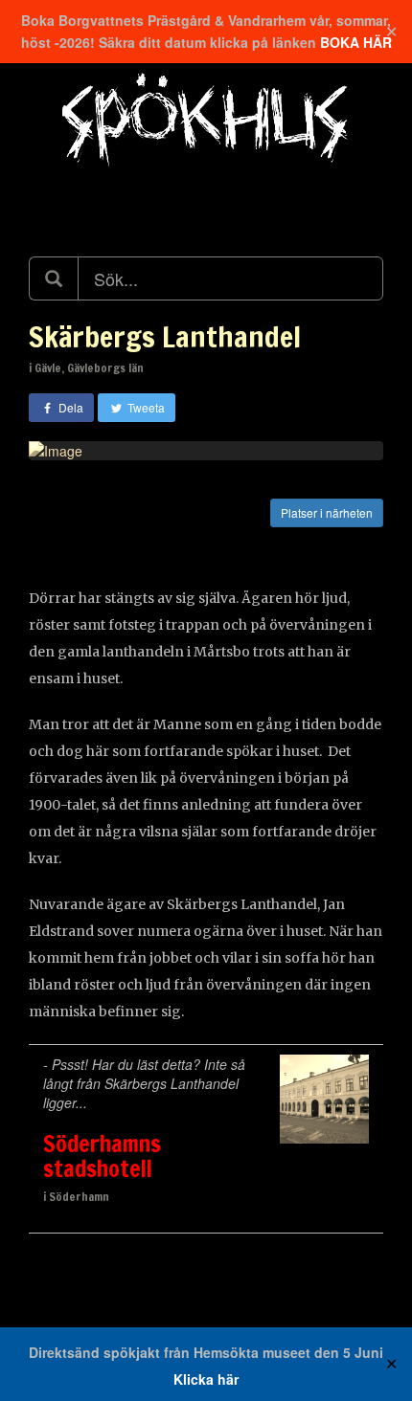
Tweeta (145, 407)
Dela (69, 407)
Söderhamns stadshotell (102, 1156)
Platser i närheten (327, 512)
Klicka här (206, 1379)
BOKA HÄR (356, 42)
